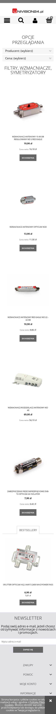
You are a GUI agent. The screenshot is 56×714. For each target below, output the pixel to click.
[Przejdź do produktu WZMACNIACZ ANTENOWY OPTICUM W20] (28, 200)
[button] (7, 20)
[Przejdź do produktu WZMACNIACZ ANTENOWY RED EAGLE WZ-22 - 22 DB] (28, 290)
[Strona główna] (28, 9)
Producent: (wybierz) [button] (19, 51)
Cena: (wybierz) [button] (15, 58)
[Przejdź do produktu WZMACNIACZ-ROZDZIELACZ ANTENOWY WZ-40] (28, 380)
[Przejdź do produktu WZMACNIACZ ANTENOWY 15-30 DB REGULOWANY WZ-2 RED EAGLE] (28, 109)
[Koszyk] (49, 20)
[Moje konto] (35, 20)
